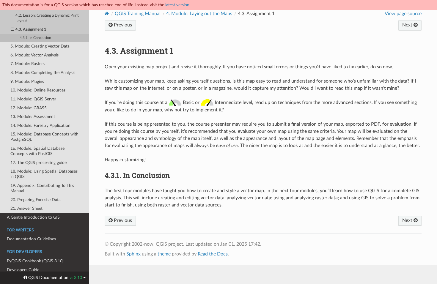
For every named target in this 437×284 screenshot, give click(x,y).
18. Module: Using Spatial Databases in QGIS (44, 174)
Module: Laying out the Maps (199, 13)
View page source (403, 13)
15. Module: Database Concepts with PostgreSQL (44, 137)
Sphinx (133, 254)
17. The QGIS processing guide (38, 162)
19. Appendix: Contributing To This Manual (42, 188)
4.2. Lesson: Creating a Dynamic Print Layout (47, 18)
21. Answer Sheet (26, 208)
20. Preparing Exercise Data (35, 200)
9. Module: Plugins (27, 81)
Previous (122, 25)
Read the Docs (213, 254)
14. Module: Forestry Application (40, 125)
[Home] (107, 13)
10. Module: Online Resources (37, 90)
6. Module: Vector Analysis (34, 55)
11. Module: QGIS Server (33, 99)
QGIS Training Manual (138, 13)
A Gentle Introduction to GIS (33, 217)
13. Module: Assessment (32, 116)
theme (164, 254)
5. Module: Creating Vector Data (40, 46)
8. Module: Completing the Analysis (42, 72)
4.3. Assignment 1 (30, 29)
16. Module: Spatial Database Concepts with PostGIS (37, 151)
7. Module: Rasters (27, 63)
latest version (177, 5)
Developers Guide (23, 270)
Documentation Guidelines (31, 239)
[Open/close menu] (12, 29)
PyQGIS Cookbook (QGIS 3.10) (35, 261)
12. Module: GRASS (28, 108)
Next (408, 25)
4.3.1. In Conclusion (35, 38)
